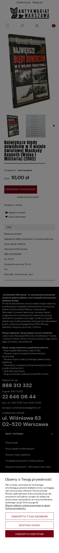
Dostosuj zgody (29, 525)
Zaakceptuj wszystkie (29, 534)
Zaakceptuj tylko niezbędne (29, 516)
